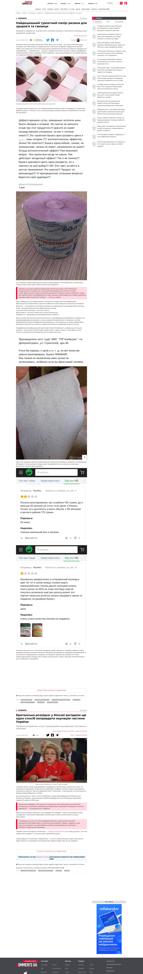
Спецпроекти (103, 9)
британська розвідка (45, 870)
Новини (38, 9)
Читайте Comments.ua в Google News (51, 690)
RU (108, 3)
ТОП (108, 22)
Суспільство (56, 968)
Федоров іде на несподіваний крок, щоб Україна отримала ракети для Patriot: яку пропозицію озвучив (111, 112)
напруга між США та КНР (58, 831)
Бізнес (54, 965)
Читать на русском (80, 35)
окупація (59, 870)
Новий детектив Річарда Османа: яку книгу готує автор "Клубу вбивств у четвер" (110, 95)
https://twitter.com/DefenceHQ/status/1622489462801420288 (43, 868)
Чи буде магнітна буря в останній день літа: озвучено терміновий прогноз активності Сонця (110, 87)
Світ (42, 968)
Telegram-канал (42, 857)
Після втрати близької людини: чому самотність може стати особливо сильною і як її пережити (111, 53)
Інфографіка (85, 9)
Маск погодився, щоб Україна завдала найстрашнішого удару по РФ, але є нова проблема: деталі (111, 45)
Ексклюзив (119, 22)
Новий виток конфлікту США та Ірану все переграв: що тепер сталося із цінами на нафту (109, 36)
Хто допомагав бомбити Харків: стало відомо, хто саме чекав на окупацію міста (109, 62)
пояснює (52, 297)
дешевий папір (52, 702)
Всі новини (83, 18)
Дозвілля (55, 972)
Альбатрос (41, 702)
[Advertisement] (51, 675)
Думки (56, 9)
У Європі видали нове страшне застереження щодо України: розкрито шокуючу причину (109, 28)
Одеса (67, 972)
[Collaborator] (109, 929)
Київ (66, 968)
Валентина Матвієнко (28, 870)
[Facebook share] (52, 40)
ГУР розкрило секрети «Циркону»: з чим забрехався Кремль (111, 136)
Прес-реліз (64, 9)
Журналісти (110, 971)
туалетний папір (26, 700)
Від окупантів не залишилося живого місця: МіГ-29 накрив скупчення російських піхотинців (110, 103)
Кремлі (53, 839)
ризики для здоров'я (42, 700)
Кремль (67, 870)
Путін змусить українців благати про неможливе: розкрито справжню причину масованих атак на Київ (111, 78)
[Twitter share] (47, 40)
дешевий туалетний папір (61, 700)
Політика (44, 965)
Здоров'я (44, 972)
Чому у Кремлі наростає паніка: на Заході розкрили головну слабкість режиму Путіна (111, 120)
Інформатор (110, 961)
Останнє (98, 22)
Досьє (78, 9)
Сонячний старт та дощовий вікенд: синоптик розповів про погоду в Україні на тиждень (111, 70)
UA (112, 3)
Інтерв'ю (50, 9)
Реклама (109, 967)
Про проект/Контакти (113, 964)
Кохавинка (76, 700)
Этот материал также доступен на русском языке (70, 731)
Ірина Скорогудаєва (28, 702)
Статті (44, 9)
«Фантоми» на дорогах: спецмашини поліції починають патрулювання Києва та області (111, 128)
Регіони (94, 9)
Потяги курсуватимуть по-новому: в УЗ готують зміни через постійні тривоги (111, 144)
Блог (91, 972)
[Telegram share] (57, 40)
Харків (67, 965)
